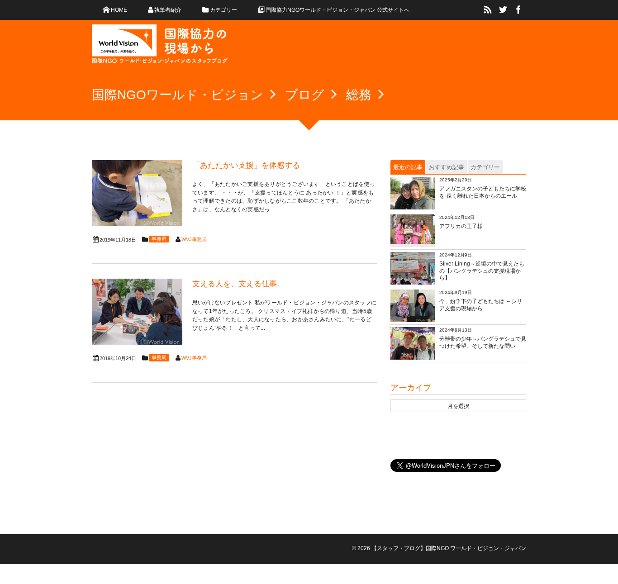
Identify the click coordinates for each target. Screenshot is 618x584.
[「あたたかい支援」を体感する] (137, 193)
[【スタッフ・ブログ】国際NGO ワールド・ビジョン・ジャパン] (160, 47)
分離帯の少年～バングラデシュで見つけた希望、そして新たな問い (482, 342)
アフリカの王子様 (461, 226)
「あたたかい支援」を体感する (246, 165)
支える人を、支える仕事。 (238, 284)
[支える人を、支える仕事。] (137, 312)
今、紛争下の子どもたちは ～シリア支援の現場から (480, 305)
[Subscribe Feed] (487, 10)
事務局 (159, 239)
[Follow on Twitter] (503, 10)
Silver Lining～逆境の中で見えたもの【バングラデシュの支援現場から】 (481, 271)
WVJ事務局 (194, 239)
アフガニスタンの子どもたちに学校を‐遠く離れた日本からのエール (482, 192)
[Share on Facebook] (518, 10)
